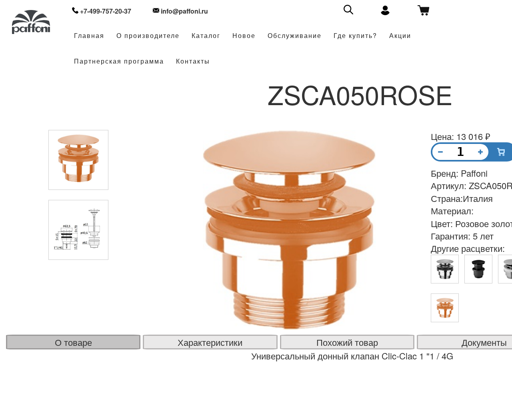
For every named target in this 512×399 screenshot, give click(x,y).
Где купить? (355, 36)
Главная (89, 36)
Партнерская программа (119, 61)
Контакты (193, 61)
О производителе (148, 36)
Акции (400, 36)
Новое (244, 36)
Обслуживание (295, 36)
